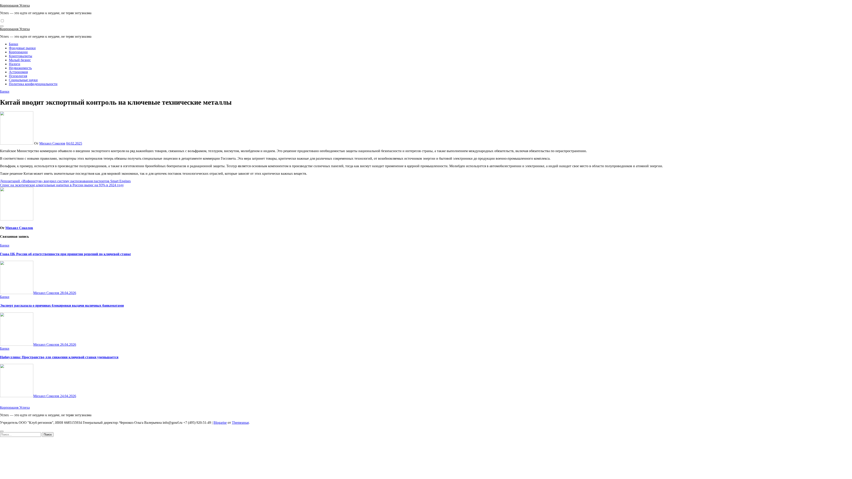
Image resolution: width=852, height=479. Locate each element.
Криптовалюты (20, 56)
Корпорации (18, 52)
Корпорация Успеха (15, 5)
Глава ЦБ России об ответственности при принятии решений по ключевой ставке (65, 254)
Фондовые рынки (22, 48)
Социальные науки (23, 80)
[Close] (2, 431)
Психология (18, 76)
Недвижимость (20, 68)
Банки (13, 44)
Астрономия (18, 72)
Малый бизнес (20, 60)
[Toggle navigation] (2, 26)
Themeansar (240, 422)
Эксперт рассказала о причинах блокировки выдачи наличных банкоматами (62, 305)
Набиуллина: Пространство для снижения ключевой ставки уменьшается (59, 357)
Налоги (14, 64)
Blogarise (220, 422)
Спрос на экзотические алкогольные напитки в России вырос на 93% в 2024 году (62, 185)
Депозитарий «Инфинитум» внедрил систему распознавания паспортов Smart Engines (65, 181)
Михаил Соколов (52, 143)
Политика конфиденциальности (33, 84)
